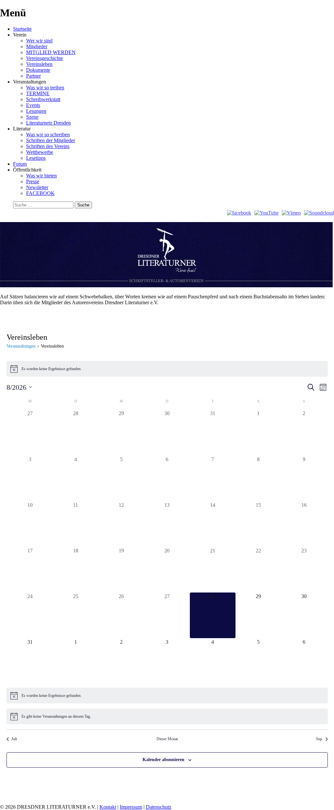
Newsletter (37, 187)
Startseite (22, 29)
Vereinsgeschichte (44, 58)
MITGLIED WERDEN (51, 52)
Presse (32, 181)
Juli (14, 739)
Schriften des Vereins (47, 146)
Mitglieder (36, 46)
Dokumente (38, 70)
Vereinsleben (39, 64)
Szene (32, 117)
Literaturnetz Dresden (48, 123)
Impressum (131, 807)
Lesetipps (36, 158)
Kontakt (107, 807)
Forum (20, 164)
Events (33, 105)
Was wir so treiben (45, 87)
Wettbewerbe (39, 152)
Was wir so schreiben (48, 134)
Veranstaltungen (21, 346)
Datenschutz (158, 807)
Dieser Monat (167, 739)
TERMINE (38, 93)
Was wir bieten (41, 175)
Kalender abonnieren (163, 759)
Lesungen (36, 111)
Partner (33, 76)
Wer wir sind (39, 40)
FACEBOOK (40, 193)
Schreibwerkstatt (43, 99)
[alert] (167, 369)
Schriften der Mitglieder (50, 140)
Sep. (319, 739)
